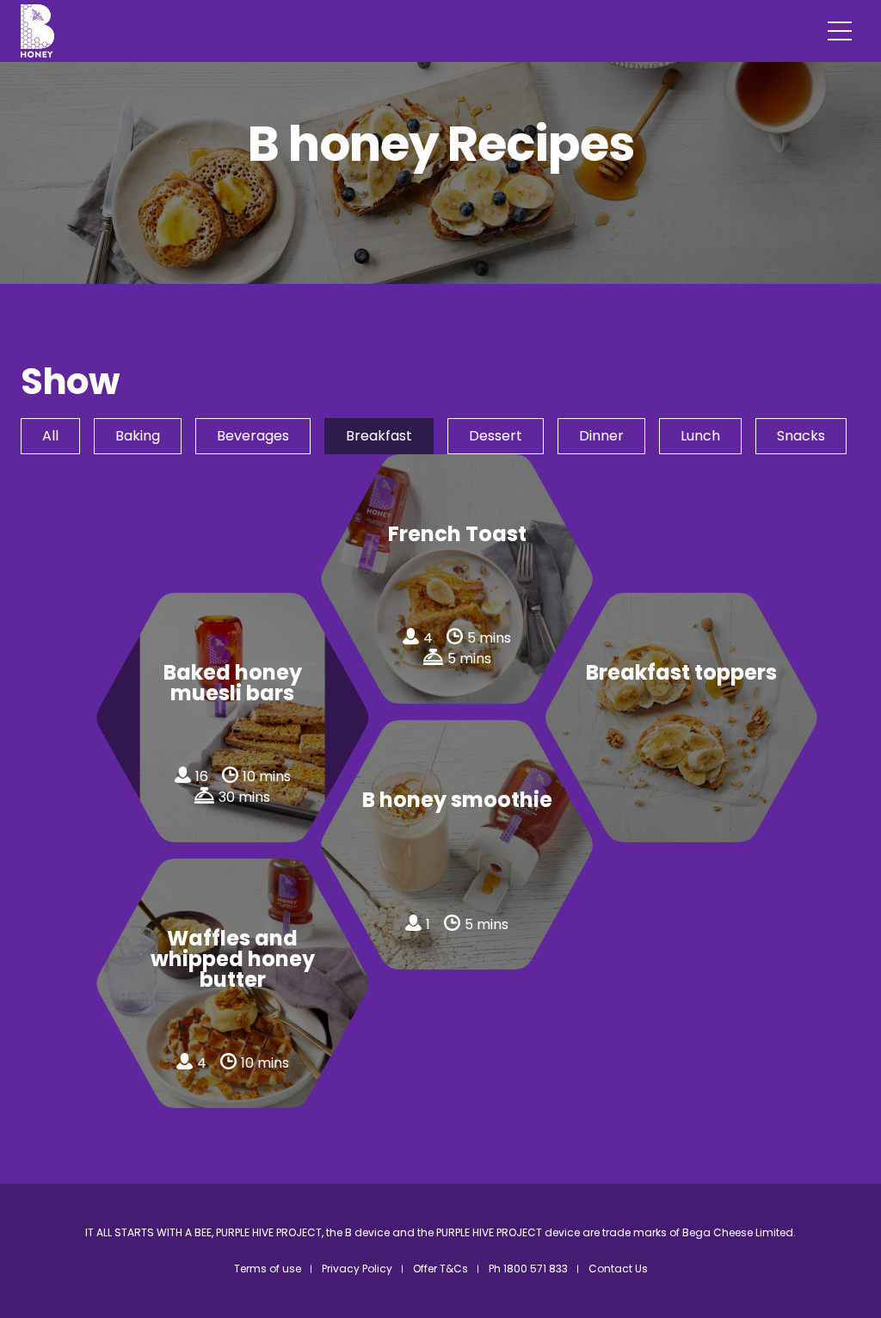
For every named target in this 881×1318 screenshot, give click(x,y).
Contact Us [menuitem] (618, 1268)
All (50, 436)
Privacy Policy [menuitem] (357, 1268)
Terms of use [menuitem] (267, 1268)
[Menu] (839, 31)
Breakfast (379, 436)
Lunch (700, 436)
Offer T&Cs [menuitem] (440, 1268)
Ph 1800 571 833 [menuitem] (528, 1268)
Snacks (801, 436)
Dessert (495, 436)
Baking (137, 436)
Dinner (601, 436)
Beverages (253, 436)
